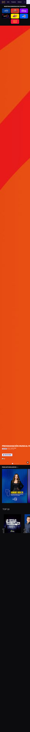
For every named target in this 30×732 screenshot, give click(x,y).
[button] (2, 245)
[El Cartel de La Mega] (12, 523)
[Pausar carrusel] (28, 462)
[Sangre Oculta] (14, 486)
